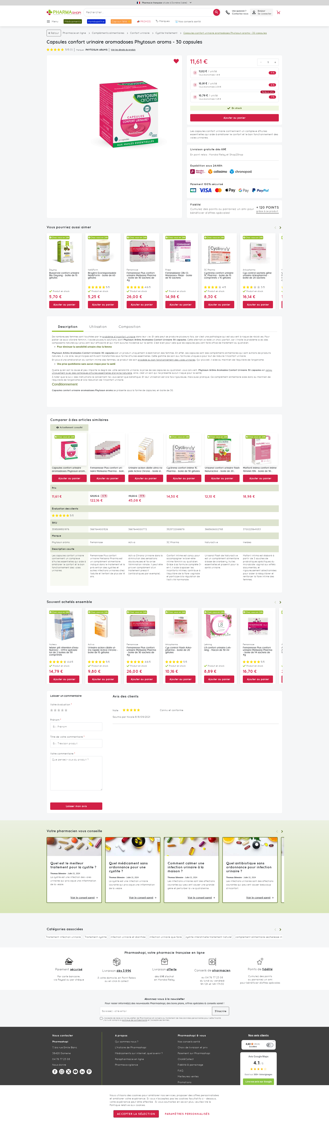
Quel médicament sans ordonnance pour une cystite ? (128, 867)
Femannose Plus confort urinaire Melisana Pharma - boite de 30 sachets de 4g (141, 276)
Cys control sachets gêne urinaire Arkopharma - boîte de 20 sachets (257, 275)
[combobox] (152, 12)
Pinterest (89, 1071)
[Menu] (274, 1042)
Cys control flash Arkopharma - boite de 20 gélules (178, 650)
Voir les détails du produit (123, 50)
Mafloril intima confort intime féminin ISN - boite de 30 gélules (260, 470)
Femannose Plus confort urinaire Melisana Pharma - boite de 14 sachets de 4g (257, 651)
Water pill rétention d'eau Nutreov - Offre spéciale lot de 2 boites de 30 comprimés (63, 651)
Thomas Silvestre (58, 873)
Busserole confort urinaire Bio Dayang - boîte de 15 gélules (64, 275)
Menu (55, 21)
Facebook (54, 1071)
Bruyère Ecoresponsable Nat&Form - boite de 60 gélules (102, 275)
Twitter (68, 1071)
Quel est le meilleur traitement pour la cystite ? (73, 865)
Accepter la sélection (136, 1113)
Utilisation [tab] (98, 326)
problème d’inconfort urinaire (118, 336)
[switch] (269, 1045)
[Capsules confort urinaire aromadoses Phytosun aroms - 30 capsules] (69, 449)
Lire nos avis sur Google (259, 1081)
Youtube (75, 1071)
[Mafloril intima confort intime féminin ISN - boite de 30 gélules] (260, 449)
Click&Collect (186, 1059)
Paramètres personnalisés (187, 1113)
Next (280, 228)
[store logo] (64, 12)
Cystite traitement (166, 33)
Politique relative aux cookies (127, 1105)
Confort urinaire (140, 33)
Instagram (61, 1071)
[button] (176, 61)
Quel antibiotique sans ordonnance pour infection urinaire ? (249, 867)
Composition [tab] (130, 326)
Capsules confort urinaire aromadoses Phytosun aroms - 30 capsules (69, 470)
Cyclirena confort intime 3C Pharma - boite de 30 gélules (183, 469)
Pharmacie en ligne (74, 33)
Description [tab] (67, 326)
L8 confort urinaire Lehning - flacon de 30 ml (217, 649)
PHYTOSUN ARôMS (96, 49)
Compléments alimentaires (108, 33)
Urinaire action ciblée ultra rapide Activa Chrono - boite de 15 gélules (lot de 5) (145, 470)
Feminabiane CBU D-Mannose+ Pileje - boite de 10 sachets (178, 275)
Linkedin (82, 1071)
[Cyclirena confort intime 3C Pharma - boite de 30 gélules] (184, 449)
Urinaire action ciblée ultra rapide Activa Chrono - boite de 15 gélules (103, 650)
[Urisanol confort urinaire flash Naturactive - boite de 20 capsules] (222, 449)
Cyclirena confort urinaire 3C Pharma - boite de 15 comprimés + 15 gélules (218, 275)
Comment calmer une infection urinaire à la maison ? (186, 867)
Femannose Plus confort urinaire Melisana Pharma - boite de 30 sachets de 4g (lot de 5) (107, 470)
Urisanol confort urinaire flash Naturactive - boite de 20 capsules (222, 470)
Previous (275, 228)
